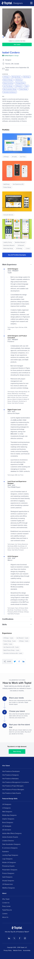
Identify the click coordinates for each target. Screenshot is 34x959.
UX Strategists (6, 826)
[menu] (31, 3)
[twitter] (15, 661)
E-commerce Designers (9, 848)
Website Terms (17, 950)
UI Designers (6, 808)
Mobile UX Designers (9, 862)
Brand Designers (7, 822)
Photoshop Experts (8, 866)
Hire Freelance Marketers (10, 778)
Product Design (23, 89)
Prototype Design (20, 83)
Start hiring (17, 751)
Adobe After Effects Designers (12, 833)
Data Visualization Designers (11, 844)
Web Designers (7, 811)
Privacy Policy (8, 950)
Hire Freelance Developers (11, 771)
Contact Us (5, 903)
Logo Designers (7, 859)
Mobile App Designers (9, 815)
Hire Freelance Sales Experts (11, 793)
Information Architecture (9, 92)
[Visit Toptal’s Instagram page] (25, 938)
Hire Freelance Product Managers (13, 789)
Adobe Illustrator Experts (10, 837)
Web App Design (16, 77)
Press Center (6, 906)
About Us (5, 917)
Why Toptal (5, 899)
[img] (10, 55)
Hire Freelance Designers (10, 775)
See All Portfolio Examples (17, 255)
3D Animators (6, 830)
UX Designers (6, 804)
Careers (4, 913)
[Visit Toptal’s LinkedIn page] (9, 938)
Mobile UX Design (8, 80)
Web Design (26, 77)
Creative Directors (8, 841)
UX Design (6, 77)
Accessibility (26, 950)
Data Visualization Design (9, 89)
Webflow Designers (8, 888)
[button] (17, 264)
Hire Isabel (17, 44)
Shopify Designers (8, 880)
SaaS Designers (7, 877)
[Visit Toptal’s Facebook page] (20, 938)
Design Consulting (8, 83)
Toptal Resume (7, 910)
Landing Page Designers (10, 855)
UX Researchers (7, 884)
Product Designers (8, 873)
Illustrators (5, 851)
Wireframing (19, 80)
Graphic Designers (8, 819)
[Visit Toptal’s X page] (14, 938)
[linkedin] (23, 661)
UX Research (18, 86)
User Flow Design (7, 86)
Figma (26, 86)
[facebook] (19, 661)
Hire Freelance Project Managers (12, 786)
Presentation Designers (9, 870)
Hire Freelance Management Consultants (15, 782)
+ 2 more (27, 248)
